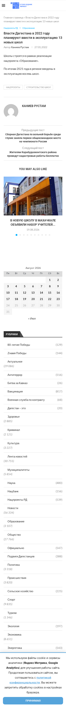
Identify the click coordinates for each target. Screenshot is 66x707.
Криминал (14, 429)
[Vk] (49, 5)
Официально (35, 548)
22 (49, 299)
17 (8, 299)
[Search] (62, 5)
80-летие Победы (35, 344)
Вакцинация (35, 391)
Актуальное (15, 361)
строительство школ (38, 87)
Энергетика (35, 647)
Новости (13, 508)
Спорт (11, 599)
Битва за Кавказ (35, 383)
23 (58, 299)
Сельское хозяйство (35, 591)
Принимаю (33, 700)
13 (33, 292)
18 (16, 299)
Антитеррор (35, 374)
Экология (35, 626)
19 (24, 299)
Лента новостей (17, 456)
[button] (7, 206)
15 (49, 292)
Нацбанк (35, 491)
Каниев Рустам (20, 47)
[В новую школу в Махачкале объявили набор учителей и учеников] (33, 196)
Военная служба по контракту (35, 399)
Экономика (14, 634)
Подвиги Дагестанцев (35, 556)
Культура (13, 443)
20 (33, 299)
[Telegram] (53, 5)
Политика (14, 564)
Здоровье (14, 416)
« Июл (32, 318)
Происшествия (17, 577)
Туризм (12, 612)
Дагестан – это (35, 408)
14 (41, 292)
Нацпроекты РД (35, 499)
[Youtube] (45, 5)
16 (58, 292)
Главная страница (13, 17)
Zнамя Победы (35, 353)
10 (8, 292)
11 (16, 292)
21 (41, 299)
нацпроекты (13, 87)
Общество (14, 534)
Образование (16, 521)
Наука (35, 482)
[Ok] (57, 5)
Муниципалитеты (19, 469)
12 (24, 292)
